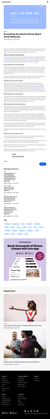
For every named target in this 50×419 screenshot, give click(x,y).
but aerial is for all (7, 58)
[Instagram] (31, 411)
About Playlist (5, 380)
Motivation (30, 230)
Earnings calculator (6, 398)
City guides (37, 224)
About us (4, 378)
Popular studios (21, 404)
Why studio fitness (6, 382)
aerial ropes (35, 86)
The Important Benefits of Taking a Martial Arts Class (22, 325)
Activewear (7, 224)
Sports (13, 233)
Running (7, 233)
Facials (18, 227)
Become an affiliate (22, 398)
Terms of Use (27, 413)
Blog (19, 400)
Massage (15, 230)
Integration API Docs (6, 400)
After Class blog (5, 402)
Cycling (6, 227)
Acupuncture (16, 224)
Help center (37, 380)
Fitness (5, 31)
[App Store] (5, 413)
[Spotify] (37, 411)
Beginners (29, 224)
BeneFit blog (21, 384)
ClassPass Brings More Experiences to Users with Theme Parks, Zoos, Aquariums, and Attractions (10, 211)
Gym (30, 227)
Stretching (20, 233)
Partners (4, 396)
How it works (21, 380)
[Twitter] (28, 411)
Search (6, 161)
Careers (3, 384)
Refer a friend (21, 396)
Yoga (26, 233)
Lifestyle (9, 185)
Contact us (36, 378)
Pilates (36, 230)
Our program (21, 378)
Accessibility (45, 413)
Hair (35, 227)
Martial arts (7, 230)
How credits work (5, 388)
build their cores (31, 60)
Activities (20, 402)
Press (5, 171)
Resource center (21, 386)
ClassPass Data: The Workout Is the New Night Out (9, 189)
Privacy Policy (33, 413)
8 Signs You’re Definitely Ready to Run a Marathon (22, 362)
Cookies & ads (39, 413)
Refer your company (22, 382)
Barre (23, 224)
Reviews (3, 390)
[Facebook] (25, 411)
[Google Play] (13, 413)
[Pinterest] (34, 411)
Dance (12, 227)
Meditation (22, 230)
